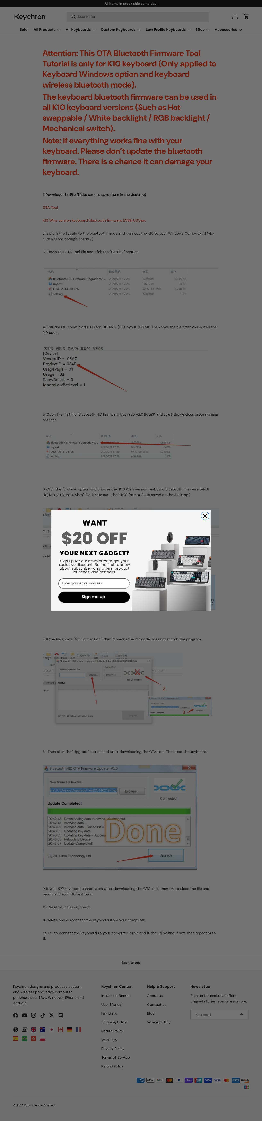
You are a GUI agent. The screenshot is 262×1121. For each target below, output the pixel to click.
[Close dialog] (205, 516)
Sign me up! (94, 597)
